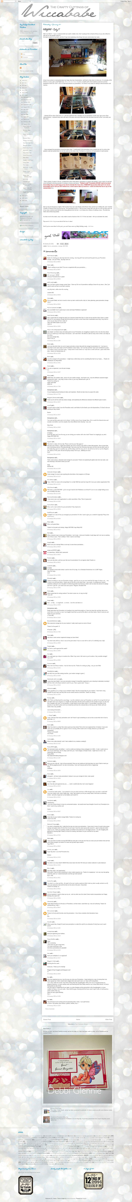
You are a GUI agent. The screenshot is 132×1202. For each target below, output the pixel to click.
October (25, 102)
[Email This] (61, 244)
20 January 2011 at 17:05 (53, 632)
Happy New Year (27, 192)
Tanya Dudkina (51, 939)
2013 (23, 90)
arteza (97, 1136)
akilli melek (50, 282)
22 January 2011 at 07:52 (53, 835)
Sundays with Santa (28, 160)
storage (60, 246)
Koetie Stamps (99, 1148)
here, (62, 115)
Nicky (48, 344)
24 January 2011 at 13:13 (53, 935)
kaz (48, 977)
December (26, 97)
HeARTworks (50, 512)
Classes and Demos (24, 1140)
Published (91, 1155)
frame (49, 1145)
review (107, 1155)
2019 (23, 83)
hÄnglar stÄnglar (59, 1146)
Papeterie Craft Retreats (67, 1153)
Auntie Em (50, 881)
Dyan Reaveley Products (31, 1143)
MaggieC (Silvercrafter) (53, 397)
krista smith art (107, 1148)
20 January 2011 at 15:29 (53, 617)
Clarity (111, 1137)
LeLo (36, 1150)
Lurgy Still (26, 162)
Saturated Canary (41, 1157)
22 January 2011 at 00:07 (53, 811)
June (24, 112)
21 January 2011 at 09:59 (53, 721)
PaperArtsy (34, 1153)
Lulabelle (49, 565)
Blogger (84, 1198)
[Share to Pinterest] (68, 244)
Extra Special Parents (78, 1143)
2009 (23, 198)
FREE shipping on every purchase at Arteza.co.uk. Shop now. (28, 32)
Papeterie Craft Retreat (55, 1153)
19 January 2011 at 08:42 (53, 279)
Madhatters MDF (68, 1150)
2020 (23, 80)
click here (90, 226)
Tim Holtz (111, 1160)
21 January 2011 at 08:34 (53, 712)
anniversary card (80, 1136)
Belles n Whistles (21, 1137)
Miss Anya (69, 1151)
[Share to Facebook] (66, 244)
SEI (59, 1157)
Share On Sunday (65, 1157)
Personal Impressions (23, 1155)
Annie (49, 366)
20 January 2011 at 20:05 (53, 660)
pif (36, 1155)
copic (48, 1139)
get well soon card (56, 1145)
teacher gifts (40, 1160)
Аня (48, 953)
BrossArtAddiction (52, 621)
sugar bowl (75, 1159)
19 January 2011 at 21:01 (53, 454)
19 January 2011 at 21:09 (53, 468)
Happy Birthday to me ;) (28, 134)
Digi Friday (88, 1141)
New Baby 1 (47, 1028)
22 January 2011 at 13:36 (53, 865)
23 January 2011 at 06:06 (53, 898)
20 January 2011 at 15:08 (53, 605)
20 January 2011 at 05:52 (53, 539)
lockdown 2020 (55, 1150)
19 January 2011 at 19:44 (53, 438)
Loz (48, 789)
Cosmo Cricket (72, 1140)
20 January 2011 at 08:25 (53, 554)
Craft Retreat (95, 1140)
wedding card (81, 1162)
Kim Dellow (50, 479)
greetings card (33, 1146)
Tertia (48, 591)
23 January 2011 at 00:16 (53, 888)
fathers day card (98, 1143)
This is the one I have (70, 81)
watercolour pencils (73, 1162)
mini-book (63, 1151)
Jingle (49, 860)
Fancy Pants (89, 1143)
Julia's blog (53, 221)
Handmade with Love (53, 679)
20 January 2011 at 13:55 (53, 587)
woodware (30, 1164)
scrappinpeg (50, 931)
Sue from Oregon (52, 892)
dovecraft (20, 1143)
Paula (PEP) (50, 747)
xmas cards (51, 1164)
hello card (67, 1146)
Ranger (97, 1155)
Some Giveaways (27, 155)
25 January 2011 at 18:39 (53, 973)
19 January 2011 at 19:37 (53, 414)
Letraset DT (42, 1150)
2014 (23, 88)
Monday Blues (26, 138)
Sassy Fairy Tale (27, 153)
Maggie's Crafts (51, 961)
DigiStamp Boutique (98, 1141)
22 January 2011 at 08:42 (53, 846)
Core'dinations (57, 1140)
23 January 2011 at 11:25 (53, 928)
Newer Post (47, 1019)
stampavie (33, 1159)
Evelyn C (49, 781)
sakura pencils (32, 1157)
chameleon (87, 1137)
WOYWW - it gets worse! (27, 168)
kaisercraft (73, 1148)
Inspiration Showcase (51, 1148)
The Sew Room (95, 1160)
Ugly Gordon (39, 1162)
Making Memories (83, 1150)
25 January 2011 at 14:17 (53, 958)
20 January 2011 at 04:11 (53, 529)
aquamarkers (89, 1136)
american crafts (55, 1136)
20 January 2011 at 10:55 (53, 575)
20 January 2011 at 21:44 (53, 668)
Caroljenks (50, 800)
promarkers (55, 246)
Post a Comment (50, 1009)
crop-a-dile (38, 1141)
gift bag (67, 1145)
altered (47, 1136)
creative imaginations (30, 1141)
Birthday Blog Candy (56, 1108)
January (25, 124)
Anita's (71, 1136)
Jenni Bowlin (59, 1148)
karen (48, 725)
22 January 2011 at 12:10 (53, 857)
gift (63, 1145)
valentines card (47, 1162)
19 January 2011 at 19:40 (53, 427)
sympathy (20, 1160)
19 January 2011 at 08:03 (53, 261)
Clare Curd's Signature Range (99, 1137)
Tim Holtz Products (26, 1162)
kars (86, 1148)
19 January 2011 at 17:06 (53, 386)
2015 (23, 85)
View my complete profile (26, 71)
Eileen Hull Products (60, 1143)
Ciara (48, 635)
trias (34, 1162)
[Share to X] (64, 244)
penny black (102, 1153)
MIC (54, 1151)
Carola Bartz (50, 504)
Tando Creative (31, 1160)
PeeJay (49, 698)
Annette (49, 922)
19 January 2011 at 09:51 (53, 312)
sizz (88, 1157)
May (24, 114)
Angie (49, 600)
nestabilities (103, 1151)
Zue (48, 654)
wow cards (38, 1164)
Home (78, 1019)
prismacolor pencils (57, 1155)
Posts (23, 54)
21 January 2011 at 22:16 (53, 786)
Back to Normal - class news (27, 184)
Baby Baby (26, 157)
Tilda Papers (103, 1160)
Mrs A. (49, 868)
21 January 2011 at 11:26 (53, 758)
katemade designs (52, 472)
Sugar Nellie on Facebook (27, 127)
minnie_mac (50, 849)
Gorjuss (109, 1145)
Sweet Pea (110, 1159)
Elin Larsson (50, 911)
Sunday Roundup (96, 1159)
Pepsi (109, 1153)
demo (82, 1141)
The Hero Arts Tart (28, 143)
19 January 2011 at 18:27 (53, 402)
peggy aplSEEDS (52, 550)
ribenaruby (50, 901)
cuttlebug (45, 1141)
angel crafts (64, 1136)
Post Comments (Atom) (81, 1024)
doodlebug (108, 1141)
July (24, 109)
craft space (103, 1139)
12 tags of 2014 (31, 1136)
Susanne (49, 663)
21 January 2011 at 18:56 (53, 778)
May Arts (33, 1151)
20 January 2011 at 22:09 (53, 675)
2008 (23, 200)
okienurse (50, 688)
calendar (81, 1137)
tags (25, 1160)
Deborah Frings (51, 824)
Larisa (49, 739)
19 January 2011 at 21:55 (53, 493)
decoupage (77, 1141)
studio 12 (62, 1159)
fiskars (20, 1145)
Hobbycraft (89, 1146)
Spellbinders (25, 1159)
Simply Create (81, 1157)
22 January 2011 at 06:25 (53, 821)
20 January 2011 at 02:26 (53, 518)
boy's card (74, 1137)
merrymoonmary (71, 1198)
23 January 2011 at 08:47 (53, 907)
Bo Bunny (58, 1137)
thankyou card (63, 1160)
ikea (108, 1146)
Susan (49, 814)
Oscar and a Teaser (28, 148)
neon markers (94, 1151)
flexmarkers (40, 1145)
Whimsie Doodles (98, 1162)
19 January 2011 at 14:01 (53, 362)
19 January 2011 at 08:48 (53, 295)
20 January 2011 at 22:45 (53, 694)
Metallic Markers (48, 1151)
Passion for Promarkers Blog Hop (59, 1117)
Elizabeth (50, 578)
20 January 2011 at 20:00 (53, 650)
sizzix (92, 1157)
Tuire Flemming (51, 273)
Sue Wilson (68, 1159)
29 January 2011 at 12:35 (53, 1005)
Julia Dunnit (50, 487)
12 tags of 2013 (22, 1136)
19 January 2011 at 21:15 (53, 476)
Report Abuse (24, 206)
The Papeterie (83, 1160)
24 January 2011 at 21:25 (53, 950)
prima (48, 1155)
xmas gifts (59, 1164)
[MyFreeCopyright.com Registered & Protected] (29, 218)
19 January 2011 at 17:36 (53, 394)
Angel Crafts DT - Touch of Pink (27, 188)
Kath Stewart (50, 255)
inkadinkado (42, 1148)
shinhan (73, 1157)
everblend (68, 1143)
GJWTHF (86, 1145)
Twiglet (49, 646)
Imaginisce (34, 1148)
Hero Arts (73, 1146)
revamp (102, 1155)
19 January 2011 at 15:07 (53, 372)
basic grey (107, 1136)
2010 (23, 196)
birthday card (36, 1137)
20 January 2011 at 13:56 (53, 597)
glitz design (93, 1145)
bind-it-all (29, 1137)
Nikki (48, 838)
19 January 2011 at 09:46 (53, 304)
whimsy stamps (106, 1162)
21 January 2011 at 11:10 (53, 743)
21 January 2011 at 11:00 (53, 735)
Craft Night (88, 1139)
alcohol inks (39, 1136)
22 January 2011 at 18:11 (53, 877)
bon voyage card (67, 1137)
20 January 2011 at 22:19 (53, 685)
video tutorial (56, 1162)
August (25, 107)
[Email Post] (57, 243)
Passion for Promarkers (81, 1153)
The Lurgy (26, 165)
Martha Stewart (23, 1151)
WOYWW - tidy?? (27, 150)
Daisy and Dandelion (59, 1141)
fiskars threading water (29, 1145)
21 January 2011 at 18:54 (53, 770)
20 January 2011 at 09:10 (53, 562)
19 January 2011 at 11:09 (53, 340)
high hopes (82, 1146)
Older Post (108, 1019)
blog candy (48, 1137)
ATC (101, 1136)
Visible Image (63, 1162)
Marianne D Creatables (96, 1150)
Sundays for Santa (27, 140)
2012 (23, 92)
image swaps (26, 1148)
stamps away (49, 1159)
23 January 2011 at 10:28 (53, 918)
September (26, 104)
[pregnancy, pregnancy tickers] (85, 239)
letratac (49, 1150)
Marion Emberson (108, 1150)
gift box (73, 1145)
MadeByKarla (51, 671)
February (25, 122)
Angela (49, 542)
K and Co (66, 1148)
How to (49, 246)
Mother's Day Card (84, 1151)
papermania (42, 1153)
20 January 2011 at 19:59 (53, 643)
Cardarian (50, 761)
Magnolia (76, 1150)
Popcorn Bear (42, 1155)
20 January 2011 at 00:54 (53, 509)
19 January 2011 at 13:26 (53, 353)
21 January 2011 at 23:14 (53, 797)
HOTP (95, 1146)
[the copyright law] (25, 220)
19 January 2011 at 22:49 (53, 501)
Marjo (48, 522)
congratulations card (40, 1139)
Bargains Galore (27, 145)
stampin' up (41, 1159)
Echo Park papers (50, 1143)
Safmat (25, 1157)
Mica (58, 1151)
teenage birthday (49, 1160)
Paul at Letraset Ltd (52, 307)
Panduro (28, 1153)
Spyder (49, 441)
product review (67, 1155)
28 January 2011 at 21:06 (53, 996)
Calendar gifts (26, 181)
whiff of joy (89, 1162)
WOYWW (82, 216)
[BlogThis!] (62, 244)
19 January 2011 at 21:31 (53, 484)
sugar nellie (85, 1159)
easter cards (41, 1143)
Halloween (43, 1146)
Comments (25, 57)
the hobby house (73, 1160)
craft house (81, 1139)
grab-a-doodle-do (22, 1146)
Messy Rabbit (39, 1151)
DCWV (70, 1141)
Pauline (49, 558)
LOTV (62, 1150)
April (24, 117)
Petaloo (32, 1155)
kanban (81, 1148)
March (25, 119)
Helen (48, 265)
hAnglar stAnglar (50, 1146)
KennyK (92, 1148)
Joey (48, 298)
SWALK (104, 1159)
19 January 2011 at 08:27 (53, 269)
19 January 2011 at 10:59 (53, 326)
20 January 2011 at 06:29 (53, 546)
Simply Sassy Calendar (26, 172)
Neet (48, 533)
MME (76, 1151)
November (26, 100)
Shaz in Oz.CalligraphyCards (55, 329)
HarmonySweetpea (52, 497)
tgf (56, 1160)
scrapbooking (51, 1157)
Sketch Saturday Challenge (102, 1157)
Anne (48, 774)
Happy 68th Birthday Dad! (27, 176)
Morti (48, 356)
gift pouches (79, 1145)
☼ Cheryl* (50, 715)
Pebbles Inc (94, 1153)
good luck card (101, 1145)
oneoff (49, 405)
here (52, 188)
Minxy (49, 375)
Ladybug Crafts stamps (28, 1150)
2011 (23, 95)
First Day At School (108, 1143)
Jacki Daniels (51, 315)
